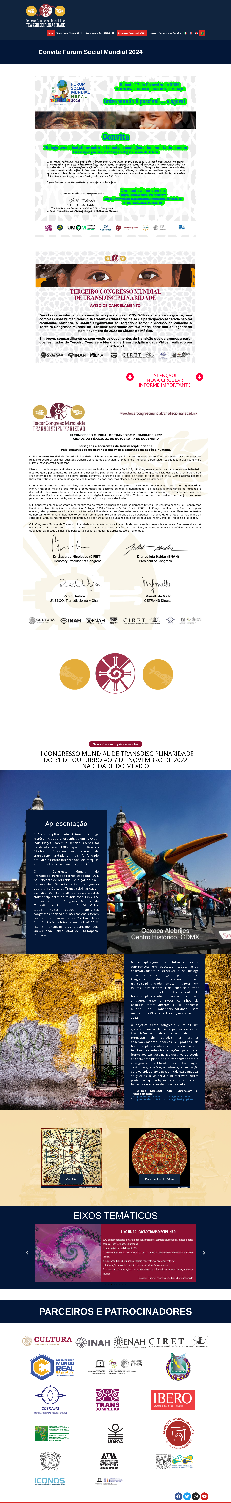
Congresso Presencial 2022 (131, 33)
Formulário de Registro (170, 33)
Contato (152, 33)
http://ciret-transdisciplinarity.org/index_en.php (162, 1096)
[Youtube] (204, 1496)
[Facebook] (178, 1496)
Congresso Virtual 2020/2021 (100, 33)
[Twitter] (187, 1496)
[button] (27, 1252)
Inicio (50, 33)
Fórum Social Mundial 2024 (69, 33)
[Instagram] (196, 1496)
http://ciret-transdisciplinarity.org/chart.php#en (163, 1099)
